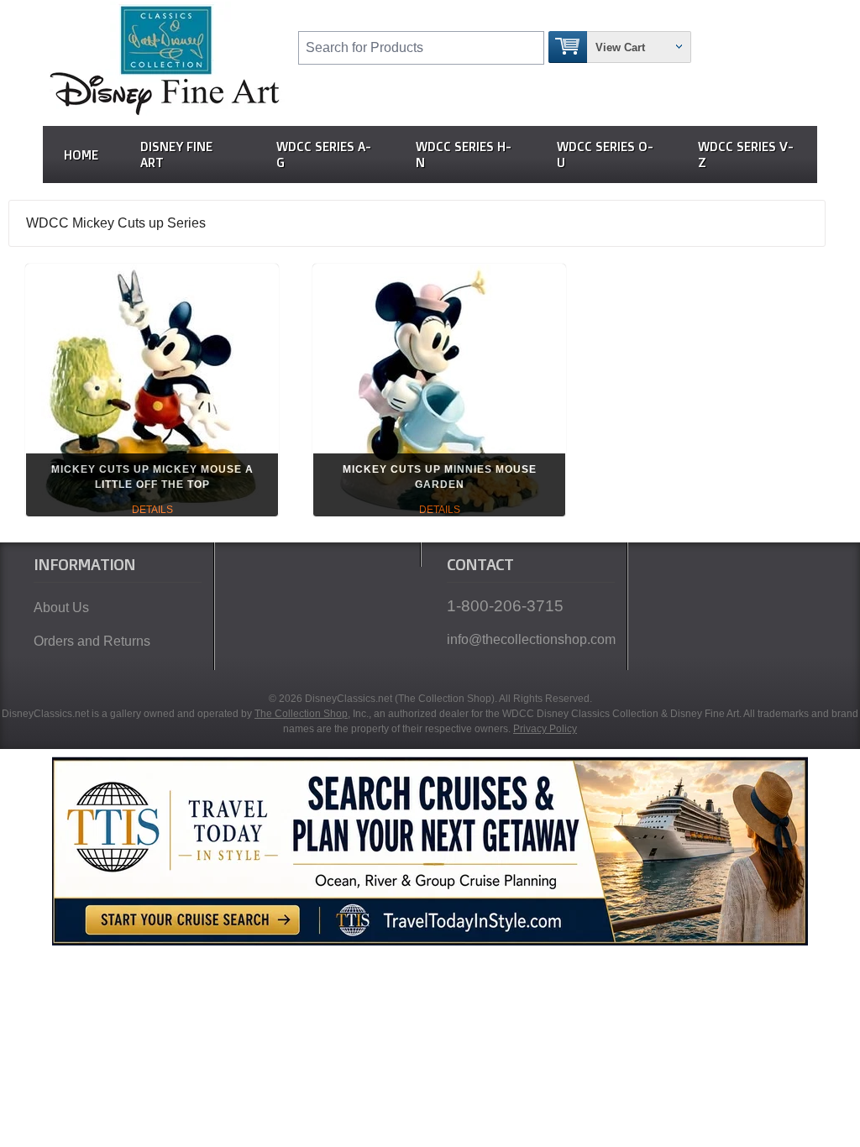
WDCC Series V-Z (746, 154)
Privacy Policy (545, 729)
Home (81, 155)
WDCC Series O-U (605, 154)
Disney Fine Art (176, 154)
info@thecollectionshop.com (530, 639)
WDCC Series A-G (323, 154)
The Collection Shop (301, 714)
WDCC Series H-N (463, 154)
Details (152, 510)
